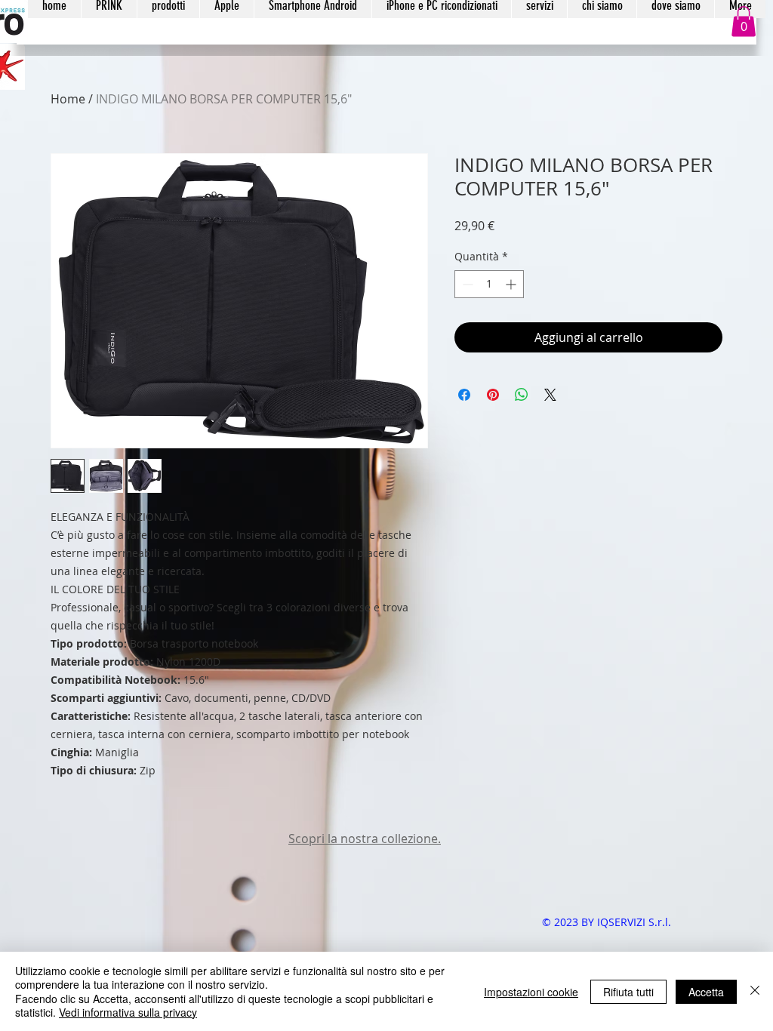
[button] (743, 21)
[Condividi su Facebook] (464, 395)
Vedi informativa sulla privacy (128, 1012)
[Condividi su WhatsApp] (522, 395)
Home (68, 99)
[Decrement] (466, 284)
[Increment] (512, 284)
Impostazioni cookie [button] (531, 991)
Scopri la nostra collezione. (364, 838)
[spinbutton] (489, 284)
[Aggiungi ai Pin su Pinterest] (493, 395)
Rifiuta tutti (628, 991)
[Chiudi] (755, 991)
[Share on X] (550, 395)
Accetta (706, 991)
